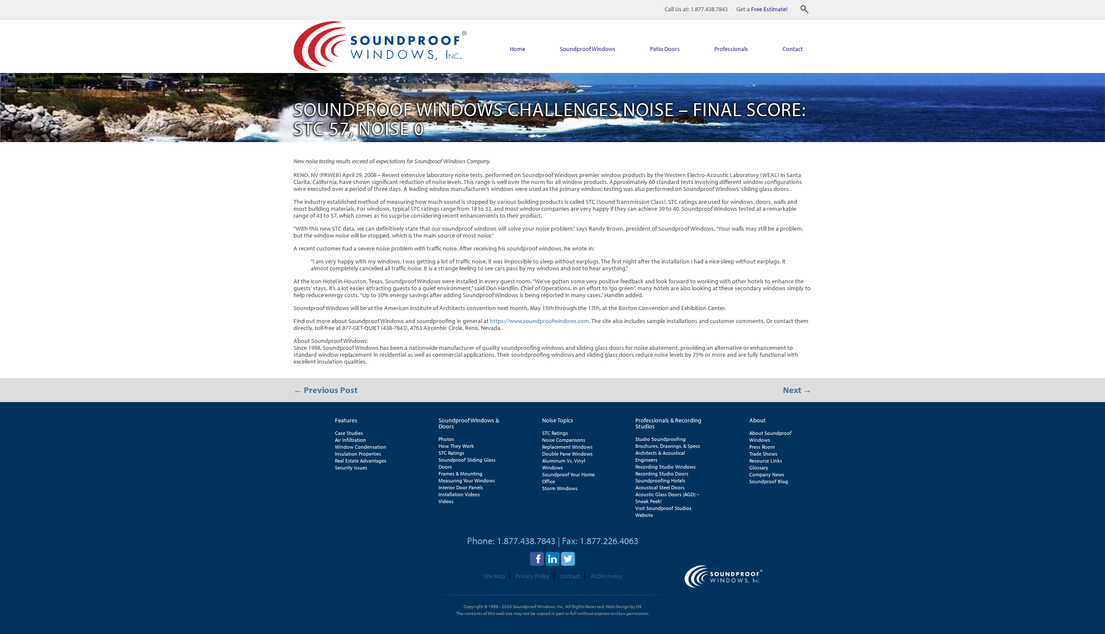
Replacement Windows (567, 447)
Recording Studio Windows (665, 466)
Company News (766, 474)
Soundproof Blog (768, 481)
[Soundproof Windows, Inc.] (380, 69)
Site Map (494, 576)
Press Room (762, 447)
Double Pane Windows (567, 453)
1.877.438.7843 (709, 9)
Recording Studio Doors (661, 473)
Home (517, 48)
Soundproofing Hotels (660, 480)
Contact (793, 48)
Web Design (617, 606)
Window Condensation (360, 447)
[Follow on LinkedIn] (552, 559)
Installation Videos (459, 494)
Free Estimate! (769, 9)
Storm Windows (560, 488)
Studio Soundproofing (660, 439)
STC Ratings (451, 453)
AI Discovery (606, 576)
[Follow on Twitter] (568, 559)
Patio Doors (665, 48)
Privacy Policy (532, 576)
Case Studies (349, 433)
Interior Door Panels (461, 487)
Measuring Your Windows (467, 480)
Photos (446, 439)
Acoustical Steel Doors (660, 487)
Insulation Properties (358, 453)
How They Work (456, 446)
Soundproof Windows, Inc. (538, 606)
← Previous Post (325, 389)
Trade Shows (763, 453)
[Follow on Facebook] (537, 559)
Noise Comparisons (563, 440)
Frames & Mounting (461, 473)
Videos (446, 501)
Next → (797, 389)
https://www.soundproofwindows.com (539, 321)
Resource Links (765, 460)
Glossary (758, 467)
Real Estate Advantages (360, 460)
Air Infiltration (350, 440)
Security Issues (351, 467)
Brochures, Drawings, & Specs (667, 446)
